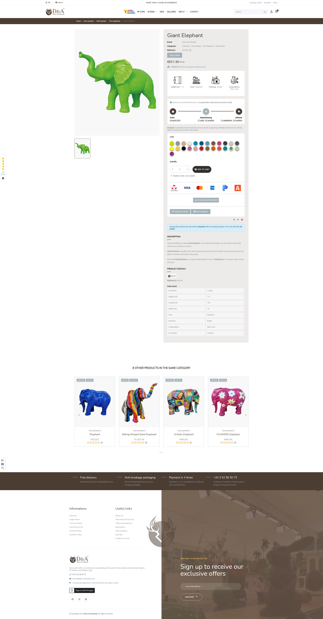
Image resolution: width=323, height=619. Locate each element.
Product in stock (122, 538)
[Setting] (271, 11)
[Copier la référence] (190, 50)
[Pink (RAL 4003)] (190, 149)
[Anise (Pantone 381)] (172, 144)
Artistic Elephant (184, 434)
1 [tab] (160, 452)
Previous (78, 415)
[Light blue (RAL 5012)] (196, 144)
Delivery (73, 516)
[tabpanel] (95, 414)
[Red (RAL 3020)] (201, 149)
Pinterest (242, 220)
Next (245, 415)
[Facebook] (72, 599)
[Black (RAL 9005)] (184, 149)
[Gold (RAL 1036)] (207, 149)
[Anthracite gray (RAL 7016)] (225, 144)
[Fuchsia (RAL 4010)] (219, 144)
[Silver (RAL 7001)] (178, 144)
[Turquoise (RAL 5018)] (225, 149)
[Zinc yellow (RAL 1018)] (178, 149)
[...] (91, 570)
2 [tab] (163, 452)
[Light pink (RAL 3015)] (196, 149)
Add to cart (203, 169)
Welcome (186, 46)
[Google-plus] (86, 599)
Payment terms (76, 527)
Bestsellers (120, 527)
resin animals (196, 46)
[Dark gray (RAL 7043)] (237, 144)
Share (234, 220)
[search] (265, 12)
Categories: (171, 46)
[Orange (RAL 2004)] (213, 149)
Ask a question (202, 211)
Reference (171, 50)
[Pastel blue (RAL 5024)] (207, 144)
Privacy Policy (75, 531)
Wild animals (220, 46)
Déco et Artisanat (189, 42)
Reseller (267, 3)
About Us (119, 516)
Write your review (181, 211)
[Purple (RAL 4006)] (172, 154)
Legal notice (74, 519)
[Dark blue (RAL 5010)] (201, 144)
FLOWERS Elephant (228, 434)
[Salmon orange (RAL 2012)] (219, 149)
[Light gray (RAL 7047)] (231, 144)
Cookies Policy (75, 534)
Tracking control (255, 3)
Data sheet (175, 55)
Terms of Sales (75, 523)
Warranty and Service (124, 519)
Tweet (238, 220)
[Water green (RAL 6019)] (237, 149)
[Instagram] (79, 599)
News (275, 3)
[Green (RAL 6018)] (231, 149)
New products (121, 531)
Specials (119, 534)
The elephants (208, 46)
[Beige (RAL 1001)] (184, 144)
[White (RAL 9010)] (190, 144)
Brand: (169, 42)
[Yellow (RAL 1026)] (172, 149)
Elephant (95, 434)
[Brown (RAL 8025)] (213, 144)
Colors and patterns (123, 523)
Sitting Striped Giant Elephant (139, 434)
